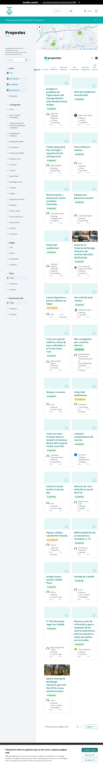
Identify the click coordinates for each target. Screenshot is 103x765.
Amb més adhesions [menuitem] (64, 68)
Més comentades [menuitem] (74, 68)
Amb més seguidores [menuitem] (85, 68)
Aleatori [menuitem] (37, 69)
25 (66, 726)
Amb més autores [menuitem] (95, 67)
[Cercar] (71, 11)
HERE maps (93, 49)
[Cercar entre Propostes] (26, 59)
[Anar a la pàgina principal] (22, 11)
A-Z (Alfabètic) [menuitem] (54, 68)
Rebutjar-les (90, 755)
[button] (10, 68)
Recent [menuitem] (45, 69)
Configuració (90, 760)
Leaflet (83, 49)
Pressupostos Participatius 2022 (19, 20)
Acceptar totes (90, 750)
